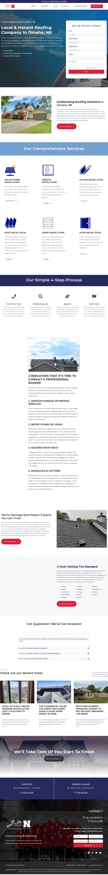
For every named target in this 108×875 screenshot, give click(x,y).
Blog (56, 6)
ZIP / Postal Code (91, 68)
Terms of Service (82, 865)
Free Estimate (96, 6)
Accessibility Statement (96, 865)
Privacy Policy (71, 865)
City (70, 68)
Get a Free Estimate (94, 817)
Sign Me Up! (88, 845)
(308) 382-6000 (82, 792)
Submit (86, 72)
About (33, 6)
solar (41, 726)
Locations (65, 6)
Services (44, 6)
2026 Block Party (80, 6)
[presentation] (17, 692)
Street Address (72, 61)
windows (5, 726)
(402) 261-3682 (28, 792)
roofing (78, 726)
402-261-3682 (97, 821)
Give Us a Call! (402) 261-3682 (54, 1)
